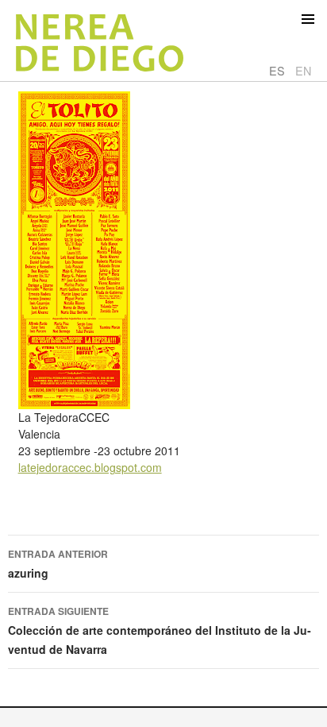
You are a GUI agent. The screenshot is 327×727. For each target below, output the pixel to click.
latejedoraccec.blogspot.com (90, 467)
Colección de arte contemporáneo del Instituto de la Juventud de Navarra (159, 630)
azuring (58, 564)
